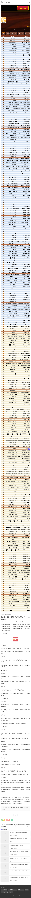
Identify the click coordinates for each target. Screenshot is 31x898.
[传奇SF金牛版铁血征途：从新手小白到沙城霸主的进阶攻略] (5, 872)
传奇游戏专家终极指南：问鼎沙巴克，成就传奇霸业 (19, 877)
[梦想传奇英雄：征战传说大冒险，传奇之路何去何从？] (5, 853)
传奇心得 (19, 621)
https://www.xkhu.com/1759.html (16, 807)
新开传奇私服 (5, 621)
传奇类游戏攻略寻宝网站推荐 (16, 845)
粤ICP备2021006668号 (15, 895)
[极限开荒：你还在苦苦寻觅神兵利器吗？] (5, 834)
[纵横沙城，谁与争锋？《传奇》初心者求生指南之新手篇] (5, 859)
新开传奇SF (11, 889)
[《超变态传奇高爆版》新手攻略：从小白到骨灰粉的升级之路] (5, 866)
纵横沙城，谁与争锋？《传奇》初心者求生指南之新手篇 (19, 858)
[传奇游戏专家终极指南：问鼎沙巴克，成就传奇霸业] (5, 879)
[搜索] (27, 2)
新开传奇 (3, 892)
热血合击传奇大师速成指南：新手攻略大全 (19, 838)
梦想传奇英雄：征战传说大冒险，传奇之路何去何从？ (19, 851)
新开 (16, 889)
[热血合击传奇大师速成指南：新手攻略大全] (5, 840)
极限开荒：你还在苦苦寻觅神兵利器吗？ (19, 832)
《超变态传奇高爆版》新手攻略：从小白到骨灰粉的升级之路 (19, 864)
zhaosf (26, 889)
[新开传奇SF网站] (7, 2)
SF (7, 892)
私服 (23, 889)
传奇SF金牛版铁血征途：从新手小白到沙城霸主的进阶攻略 (19, 871)
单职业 (11, 892)
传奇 (19, 889)
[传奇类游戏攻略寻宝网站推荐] (5, 847)
